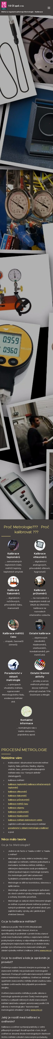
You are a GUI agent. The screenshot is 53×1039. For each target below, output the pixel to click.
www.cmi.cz (45, 950)
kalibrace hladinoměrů (18, 816)
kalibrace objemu (16, 808)
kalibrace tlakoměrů (17, 795)
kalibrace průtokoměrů (18, 800)
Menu (49, 7)
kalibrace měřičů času (18, 804)
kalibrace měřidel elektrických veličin (25, 820)
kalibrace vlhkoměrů (17, 791)
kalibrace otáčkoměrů (18, 812)
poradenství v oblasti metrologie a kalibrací (28, 828)
